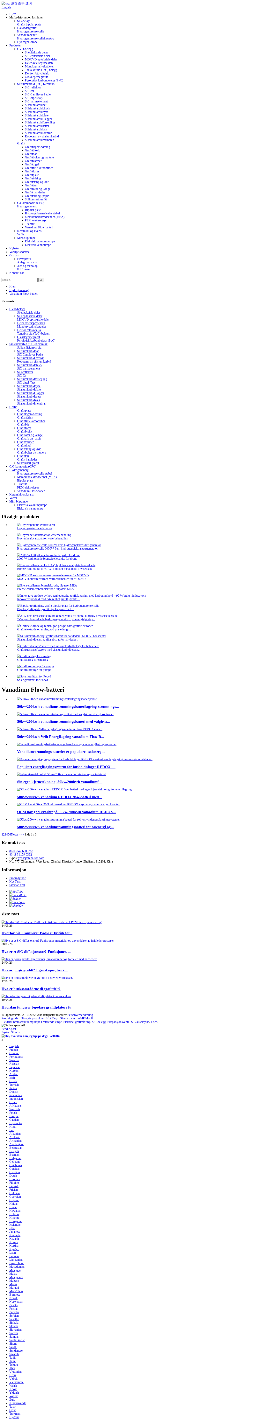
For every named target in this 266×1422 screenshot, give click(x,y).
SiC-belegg (99, 1021)
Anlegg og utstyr (27, 262)
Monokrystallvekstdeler (39, 66)
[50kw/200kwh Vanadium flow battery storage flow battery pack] (57, 699)
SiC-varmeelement (36, 101)
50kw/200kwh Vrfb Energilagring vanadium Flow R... (60, 737)
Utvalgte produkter (32, 1018)
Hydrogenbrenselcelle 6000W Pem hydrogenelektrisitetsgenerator (57, 548)
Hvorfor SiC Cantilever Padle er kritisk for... (37, 933)
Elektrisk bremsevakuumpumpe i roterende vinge (32, 1021)
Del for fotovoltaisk (37, 73)
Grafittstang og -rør (36, 182)
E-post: (13, 858)
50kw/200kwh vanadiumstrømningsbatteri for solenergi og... (65, 827)
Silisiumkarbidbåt (35, 105)
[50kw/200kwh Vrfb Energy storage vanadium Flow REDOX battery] (59, 729)
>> (22, 834)
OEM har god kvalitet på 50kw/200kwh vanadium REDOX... (66, 812)
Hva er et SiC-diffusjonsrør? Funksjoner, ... (36, 952)
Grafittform (32, 171)
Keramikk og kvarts (29, 230)
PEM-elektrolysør (36, 220)
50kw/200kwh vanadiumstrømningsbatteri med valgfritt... (63, 721)
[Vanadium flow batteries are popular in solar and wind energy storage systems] (66, 744)
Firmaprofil (24, 258)
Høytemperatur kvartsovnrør (34, 528)
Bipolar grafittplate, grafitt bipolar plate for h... (45, 609)
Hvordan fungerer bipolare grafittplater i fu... (38, 1007)
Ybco (154, 1021)
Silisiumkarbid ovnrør (38, 133)
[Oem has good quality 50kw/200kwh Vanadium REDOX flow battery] (68, 804)
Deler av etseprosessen (39, 63)
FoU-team (23, 269)
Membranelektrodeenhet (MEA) (44, 217)
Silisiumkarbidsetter (37, 126)
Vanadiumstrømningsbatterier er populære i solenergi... (61, 752)
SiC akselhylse (140, 1021)
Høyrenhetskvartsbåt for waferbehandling (42, 538)
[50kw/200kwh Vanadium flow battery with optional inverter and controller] (65, 714)
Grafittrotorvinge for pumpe (34, 669)
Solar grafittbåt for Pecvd (32, 680)
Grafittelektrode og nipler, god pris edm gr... (44, 629)
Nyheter (14, 248)
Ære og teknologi (27, 265)
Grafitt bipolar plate (29, 24)
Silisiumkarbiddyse (36, 112)
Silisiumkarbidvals (36, 129)
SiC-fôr (29, 91)
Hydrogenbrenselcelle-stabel (42, 213)
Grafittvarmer (33, 161)
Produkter (15, 45)
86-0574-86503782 (21, 851)
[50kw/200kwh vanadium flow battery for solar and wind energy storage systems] (68, 819)
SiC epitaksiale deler (37, 56)
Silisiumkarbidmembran (39, 140)
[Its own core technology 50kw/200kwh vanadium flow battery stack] (61, 774)
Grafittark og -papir (37, 196)
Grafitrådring (33, 178)
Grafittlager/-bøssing (37, 147)
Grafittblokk (32, 150)
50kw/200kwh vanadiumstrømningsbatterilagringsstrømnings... (68, 706)
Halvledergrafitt (26, 28)
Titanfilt (29, 223)
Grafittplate (32, 175)
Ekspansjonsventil (118, 1021)
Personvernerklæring (80, 1014)
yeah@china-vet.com (31, 858)
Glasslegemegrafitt (36, 77)
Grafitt (21, 143)
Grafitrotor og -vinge (37, 189)
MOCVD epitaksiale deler (41, 59)
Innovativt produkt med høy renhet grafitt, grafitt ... (48, 599)
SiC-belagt (23, 21)
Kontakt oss (16, 272)
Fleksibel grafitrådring (76, 1021)
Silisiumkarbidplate (36, 115)
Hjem (12, 14)
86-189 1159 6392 (20, 854)
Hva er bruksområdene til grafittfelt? (31, 989)
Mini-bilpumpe (26, 237)
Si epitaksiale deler (36, 52)
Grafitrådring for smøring (32, 659)
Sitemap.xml (17, 885)
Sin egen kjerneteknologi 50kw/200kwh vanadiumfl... (59, 782)
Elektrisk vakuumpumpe (40, 241)
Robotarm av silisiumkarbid (42, 136)
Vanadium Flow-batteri (39, 227)
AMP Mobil (85, 1018)
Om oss (14, 255)
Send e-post (9, 1028)
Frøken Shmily (11, 1032)
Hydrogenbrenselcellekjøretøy (35, 38)
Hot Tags (15, 881)
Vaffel (21, 234)
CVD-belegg (25, 49)
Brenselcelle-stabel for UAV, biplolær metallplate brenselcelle (54, 568)
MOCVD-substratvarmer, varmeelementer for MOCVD (51, 578)
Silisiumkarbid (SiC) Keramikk (36, 84)
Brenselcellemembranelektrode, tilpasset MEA (45, 589)
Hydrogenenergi (27, 206)
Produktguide (17, 878)
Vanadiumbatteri (27, 35)
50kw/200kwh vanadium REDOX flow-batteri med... (59, 797)
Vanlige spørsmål (19, 251)
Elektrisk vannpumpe (38, 244)
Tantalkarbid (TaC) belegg (41, 70)
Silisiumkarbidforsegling (40, 122)
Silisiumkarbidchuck (37, 108)
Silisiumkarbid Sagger (38, 119)
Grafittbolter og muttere (39, 157)
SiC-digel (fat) (33, 98)
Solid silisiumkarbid (29, 347)
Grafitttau (31, 185)
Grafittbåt (31, 154)
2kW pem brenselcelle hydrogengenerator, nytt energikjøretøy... (56, 619)
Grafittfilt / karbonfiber (39, 168)
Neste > (15, 834)
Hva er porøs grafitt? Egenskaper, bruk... (35, 970)
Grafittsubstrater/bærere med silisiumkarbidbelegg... (48, 649)
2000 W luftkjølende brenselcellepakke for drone (47, 558)
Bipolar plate (33, 210)
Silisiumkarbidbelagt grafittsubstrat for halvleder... (47, 639)
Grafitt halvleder (35, 192)
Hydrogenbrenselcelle (30, 31)
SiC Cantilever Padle (38, 94)
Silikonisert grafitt (36, 199)
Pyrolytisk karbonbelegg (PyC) (44, 80)
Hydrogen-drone (27, 42)
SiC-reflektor (33, 87)
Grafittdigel (32, 164)
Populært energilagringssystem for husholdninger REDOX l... (66, 767)
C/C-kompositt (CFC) (30, 203)
